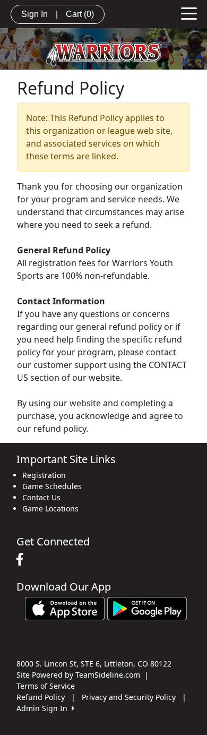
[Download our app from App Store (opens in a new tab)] (65, 608)
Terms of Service (45, 686)
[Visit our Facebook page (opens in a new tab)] (22, 560)
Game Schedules (52, 486)
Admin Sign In (44, 708)
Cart (80, 14)
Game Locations (50, 508)
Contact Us (41, 497)
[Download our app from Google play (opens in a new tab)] (147, 608)
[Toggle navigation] (189, 12)
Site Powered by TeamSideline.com (78, 675)
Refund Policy (40, 697)
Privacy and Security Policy (129, 697)
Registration (44, 475)
